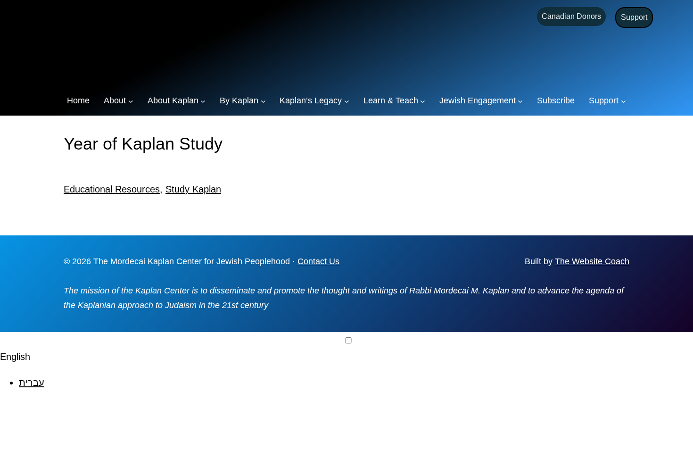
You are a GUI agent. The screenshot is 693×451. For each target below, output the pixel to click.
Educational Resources (112, 189)
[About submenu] (130, 100)
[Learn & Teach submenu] (422, 100)
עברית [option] (31, 382)
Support (634, 17)
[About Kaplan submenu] (203, 100)
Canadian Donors (571, 16)
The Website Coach (592, 261)
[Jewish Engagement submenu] (520, 100)
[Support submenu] (623, 100)
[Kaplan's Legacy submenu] (346, 100)
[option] (356, 383)
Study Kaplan (193, 189)
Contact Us (318, 261)
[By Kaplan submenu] (263, 100)
